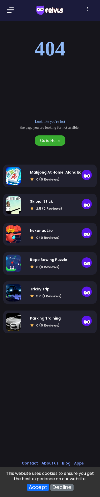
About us (50, 463)
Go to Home (50, 140)
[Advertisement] (50, 402)
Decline (62, 487)
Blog (66, 463)
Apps (79, 463)
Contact (30, 463)
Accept (38, 487)
